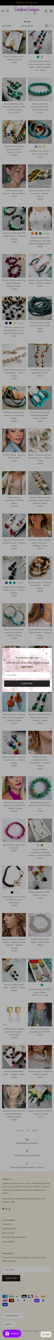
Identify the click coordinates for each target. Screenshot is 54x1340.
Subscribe (27, 683)
